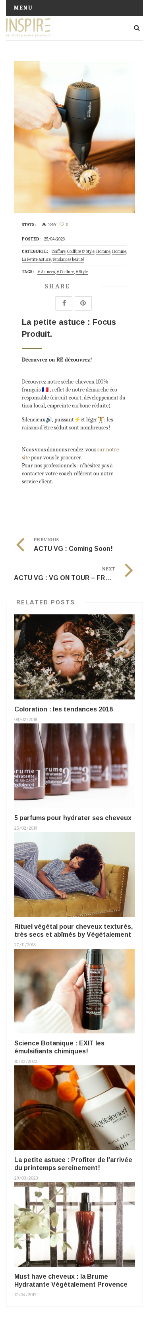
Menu (23, 7)
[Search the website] (137, 28)
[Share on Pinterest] (83, 303)
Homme (103, 251)
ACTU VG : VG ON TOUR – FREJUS (67, 577)
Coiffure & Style (81, 251)
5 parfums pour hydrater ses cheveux (73, 817)
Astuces (48, 271)
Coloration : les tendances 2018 (63, 709)
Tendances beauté (68, 259)
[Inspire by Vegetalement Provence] (30, 27)
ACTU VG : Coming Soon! (73, 548)
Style (83, 271)
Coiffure (59, 251)
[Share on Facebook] (64, 303)
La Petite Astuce (36, 259)
